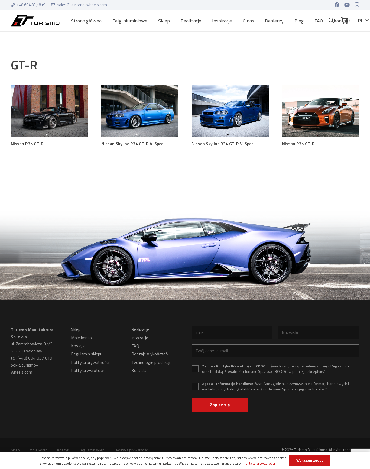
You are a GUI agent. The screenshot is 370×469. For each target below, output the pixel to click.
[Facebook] (337, 4)
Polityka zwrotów (87, 370)
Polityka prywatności (90, 362)
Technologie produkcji (150, 362)
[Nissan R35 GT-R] (49, 111)
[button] (152, 21)
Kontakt (139, 370)
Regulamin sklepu (86, 354)
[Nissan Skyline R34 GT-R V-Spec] (140, 111)
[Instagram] (357, 5)
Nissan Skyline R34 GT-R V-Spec (132, 143)
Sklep (75, 329)
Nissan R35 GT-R (27, 143)
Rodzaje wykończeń (149, 354)
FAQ (135, 345)
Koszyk (78, 345)
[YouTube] (347, 4)
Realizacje (140, 329)
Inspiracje (139, 337)
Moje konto (81, 337)
